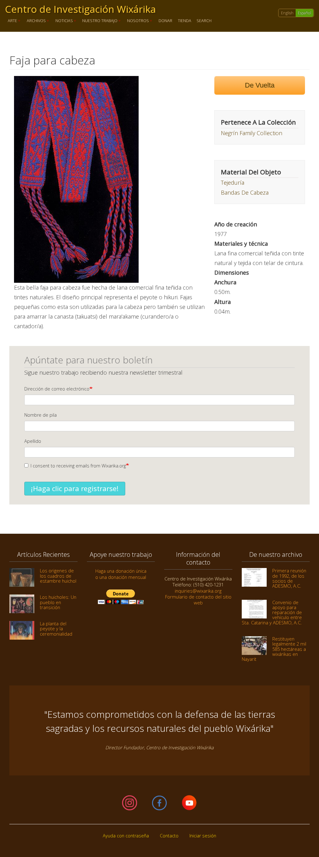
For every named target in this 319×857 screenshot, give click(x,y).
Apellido (32, 441)
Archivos (35, 21)
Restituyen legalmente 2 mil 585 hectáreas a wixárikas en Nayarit (274, 649)
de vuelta (259, 85)
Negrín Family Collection (251, 133)
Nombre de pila (40, 415)
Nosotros (136, 21)
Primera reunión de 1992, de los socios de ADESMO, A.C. (289, 578)
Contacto (169, 836)
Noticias (63, 21)
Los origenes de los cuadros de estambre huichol (58, 575)
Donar (165, 21)
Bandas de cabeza (245, 192)
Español (304, 13)
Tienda (184, 21)
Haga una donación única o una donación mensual (120, 574)
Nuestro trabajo (99, 21)
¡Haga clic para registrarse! (75, 488)
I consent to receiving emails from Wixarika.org (78, 466)
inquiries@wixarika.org (198, 591)
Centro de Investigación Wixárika (80, 9)
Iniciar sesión (202, 836)
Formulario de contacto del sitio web (198, 600)
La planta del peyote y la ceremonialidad (56, 628)
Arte (11, 21)
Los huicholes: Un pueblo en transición (58, 602)
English (287, 13)
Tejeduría (232, 182)
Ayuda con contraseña (126, 836)
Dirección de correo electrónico (56, 389)
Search (204, 21)
